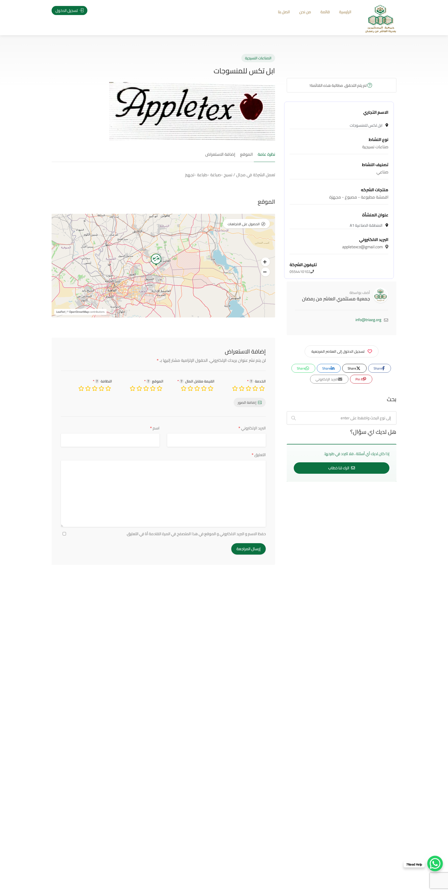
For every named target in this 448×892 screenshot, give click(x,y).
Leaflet (60, 311)
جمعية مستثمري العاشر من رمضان (336, 298)
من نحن (305, 12)
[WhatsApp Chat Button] (435, 863)
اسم (154, 427)
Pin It (359, 379)
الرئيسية (345, 12)
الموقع (246, 154)
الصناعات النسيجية (258, 58)
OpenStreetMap (79, 311)
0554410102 (303, 268)
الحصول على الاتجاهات (244, 224)
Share (378, 368)
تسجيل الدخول (67, 10)
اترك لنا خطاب (339, 468)
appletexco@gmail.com (365, 243)
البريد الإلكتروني (252, 427)
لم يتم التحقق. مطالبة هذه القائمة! (338, 85)
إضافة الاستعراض (220, 154)
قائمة (325, 12)
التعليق (258, 454)
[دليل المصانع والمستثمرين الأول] (380, 18)
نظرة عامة (266, 154)
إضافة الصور (247, 402)
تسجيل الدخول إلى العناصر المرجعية (338, 351)
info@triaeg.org (368, 319)
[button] (265, 262)
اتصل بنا (284, 12)
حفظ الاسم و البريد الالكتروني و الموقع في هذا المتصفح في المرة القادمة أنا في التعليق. (196, 533)
